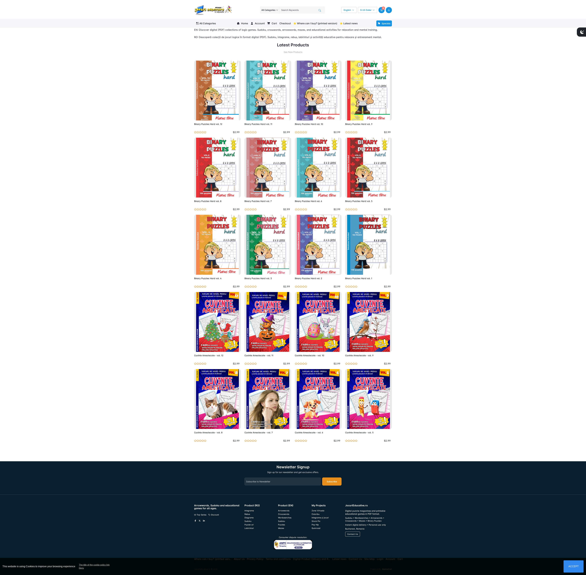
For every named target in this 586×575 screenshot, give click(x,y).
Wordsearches (284, 518)
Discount (214, 515)
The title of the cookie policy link (94, 565)
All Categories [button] (207, 23)
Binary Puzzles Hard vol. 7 (258, 201)
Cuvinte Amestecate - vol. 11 (258, 355)
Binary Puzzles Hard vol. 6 (308, 201)
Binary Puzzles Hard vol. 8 (207, 201)
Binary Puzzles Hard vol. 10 (309, 124)
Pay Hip (315, 525)
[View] (197, 116)
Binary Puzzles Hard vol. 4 (207, 278)
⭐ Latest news (349, 23)
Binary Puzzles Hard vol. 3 (258, 278)
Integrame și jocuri (320, 518)
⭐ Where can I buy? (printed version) (315, 23)
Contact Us (352, 534)
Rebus (247, 514)
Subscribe (332, 481)
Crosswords (283, 514)
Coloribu (315, 514)
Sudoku (247, 521)
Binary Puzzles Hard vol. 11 (258, 124)
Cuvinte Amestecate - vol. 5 (359, 432)
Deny (81, 568)
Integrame (249, 511)
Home (244, 23)
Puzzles (281, 525)
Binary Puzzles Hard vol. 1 (358, 278)
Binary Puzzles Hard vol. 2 (308, 278)
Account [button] (259, 23)
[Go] (320, 10)
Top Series (201, 515)
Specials (386, 23)
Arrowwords (283, 511)
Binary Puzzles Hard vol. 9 (358, 124)
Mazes (281, 528)
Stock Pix (316, 521)
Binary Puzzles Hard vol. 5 (359, 201)
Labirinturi (249, 528)
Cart (274, 23)
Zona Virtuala (318, 511)
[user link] (389, 10)
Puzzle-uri (249, 525)
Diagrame (248, 518)
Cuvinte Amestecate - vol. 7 (258, 432)
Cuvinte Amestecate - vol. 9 (359, 355)
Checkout (285, 23)
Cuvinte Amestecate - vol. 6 (309, 432)
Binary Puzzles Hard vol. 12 (208, 124)
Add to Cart (231, 116)
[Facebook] (195, 520)
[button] (381, 10)
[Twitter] (199, 520)
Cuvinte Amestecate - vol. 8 (208, 432)
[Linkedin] (204, 520)
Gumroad (316, 528)
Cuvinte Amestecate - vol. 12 (208, 355)
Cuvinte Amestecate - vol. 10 (309, 355)
